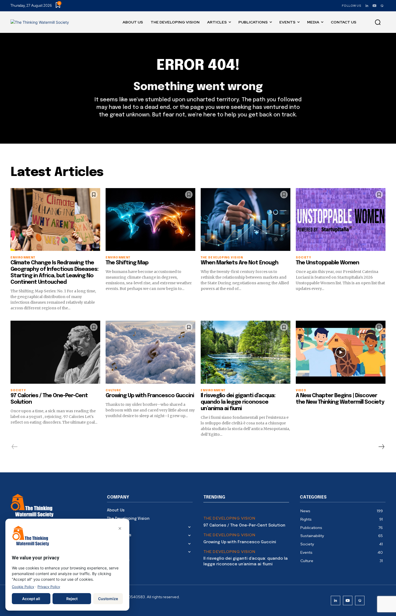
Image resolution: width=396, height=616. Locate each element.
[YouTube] (374, 5)
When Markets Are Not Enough (239, 263)
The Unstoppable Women (327, 263)
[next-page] (381, 447)
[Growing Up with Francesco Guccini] (150, 352)
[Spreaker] (381, 5)
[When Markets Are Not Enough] (245, 219)
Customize (108, 598)
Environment (23, 257)
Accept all (31, 598)
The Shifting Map (127, 263)
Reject (72, 598)
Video (301, 390)
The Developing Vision (229, 518)
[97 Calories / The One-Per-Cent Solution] (55, 352)
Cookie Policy (23, 587)
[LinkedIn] (366, 5)
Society (303, 257)
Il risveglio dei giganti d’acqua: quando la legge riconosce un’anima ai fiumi (238, 402)
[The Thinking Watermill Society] (40, 22)
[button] (377, 22)
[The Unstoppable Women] (340, 219)
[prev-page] (15, 447)
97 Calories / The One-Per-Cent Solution (244, 525)
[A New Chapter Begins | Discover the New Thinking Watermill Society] (340, 352)
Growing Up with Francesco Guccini (150, 396)
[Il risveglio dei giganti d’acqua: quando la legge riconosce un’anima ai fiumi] (245, 352)
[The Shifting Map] (150, 219)
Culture (113, 390)
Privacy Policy (48, 587)
